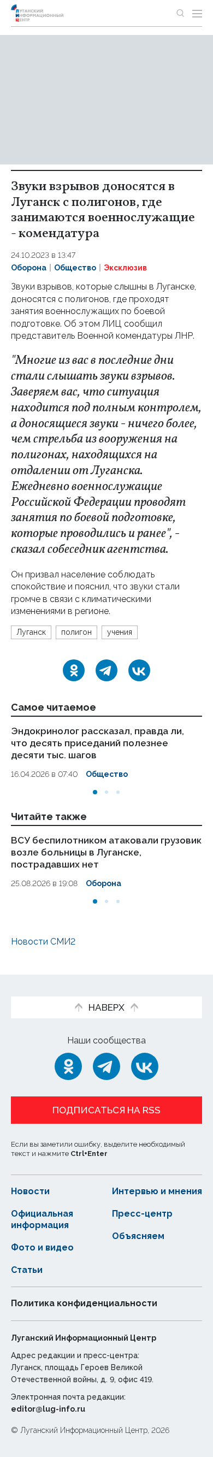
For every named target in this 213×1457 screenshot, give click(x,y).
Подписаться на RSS (106, 1110)
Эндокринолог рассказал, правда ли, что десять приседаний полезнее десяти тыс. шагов (97, 742)
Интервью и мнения (157, 1191)
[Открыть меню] (197, 13)
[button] (95, 792)
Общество (75, 267)
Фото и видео (42, 1247)
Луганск (31, 632)
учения (119, 632)
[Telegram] (106, 670)
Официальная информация (42, 1219)
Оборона (28, 267)
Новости (30, 1191)
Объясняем (138, 1236)
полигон (76, 632)
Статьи (27, 1270)
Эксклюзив (125, 267)
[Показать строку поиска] (180, 13)
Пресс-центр (142, 1213)
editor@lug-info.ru (48, 1409)
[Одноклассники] (74, 670)
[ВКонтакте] (139, 670)
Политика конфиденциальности (84, 1303)
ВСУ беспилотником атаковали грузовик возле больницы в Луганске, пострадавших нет (106, 852)
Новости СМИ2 (43, 941)
